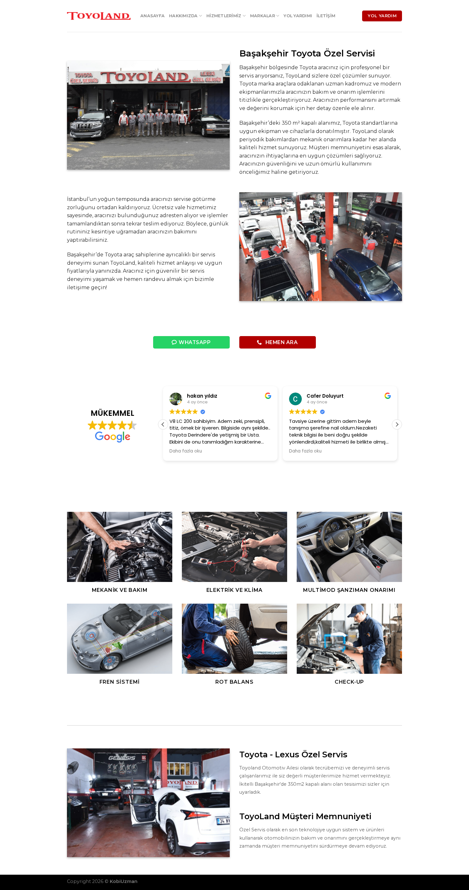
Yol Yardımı (298, 15)
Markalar (262, 15)
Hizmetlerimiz (223, 15)
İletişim (325, 15)
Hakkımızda (183, 15)
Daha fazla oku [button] (170, 451)
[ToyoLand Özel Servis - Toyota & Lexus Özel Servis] (99, 16)
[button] (163, 424)
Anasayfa (152, 15)
